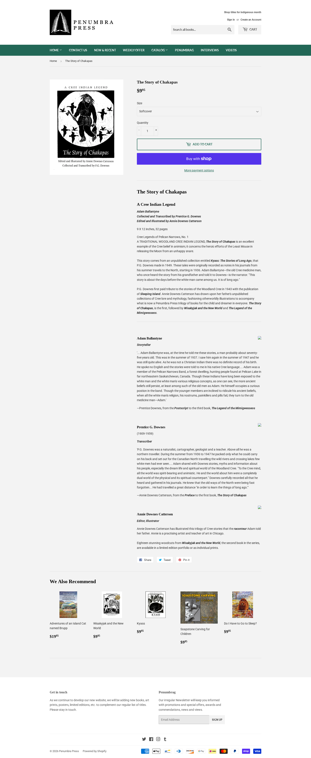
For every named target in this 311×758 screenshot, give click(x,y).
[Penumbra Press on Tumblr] (165, 739)
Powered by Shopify (94, 751)
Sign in (231, 19)
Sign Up (217, 719)
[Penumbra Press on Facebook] (151, 739)
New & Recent (105, 50)
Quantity (142, 122)
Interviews (210, 50)
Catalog (158, 50)
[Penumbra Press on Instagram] (158, 739)
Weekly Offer (133, 50)
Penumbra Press (69, 751)
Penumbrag (184, 50)
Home (54, 50)
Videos (231, 50)
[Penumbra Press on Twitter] (144, 739)
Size (139, 103)
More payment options (199, 170)
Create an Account (251, 19)
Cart (253, 29)
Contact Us (78, 50)
